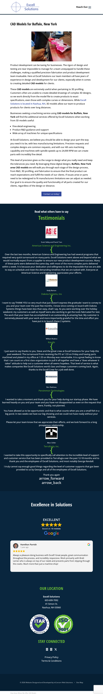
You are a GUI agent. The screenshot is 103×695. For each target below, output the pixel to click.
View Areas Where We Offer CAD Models (23, 693)
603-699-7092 (51, 600)
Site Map (79, 682)
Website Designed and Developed (38, 682)
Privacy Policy (51, 657)
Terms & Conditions (51, 660)
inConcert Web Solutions (63, 682)
